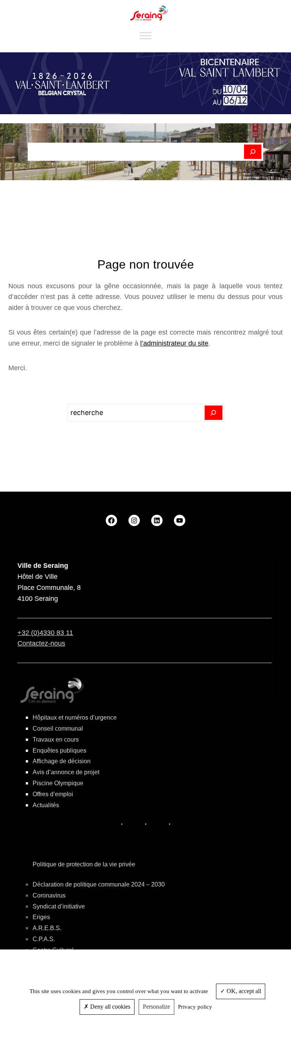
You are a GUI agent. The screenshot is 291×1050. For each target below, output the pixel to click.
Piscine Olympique (58, 783)
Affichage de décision (62, 761)
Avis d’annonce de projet (66, 772)
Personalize (156, 1006)
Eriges (41, 917)
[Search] (213, 413)
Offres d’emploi (53, 794)
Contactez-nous (41, 643)
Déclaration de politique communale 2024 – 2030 (99, 884)
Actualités (46, 805)
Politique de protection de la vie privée (84, 864)
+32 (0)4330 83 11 (45, 633)
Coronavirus (49, 895)
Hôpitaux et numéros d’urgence (75, 717)
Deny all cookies (109, 1006)
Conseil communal (58, 728)
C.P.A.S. (44, 939)
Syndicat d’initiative (59, 906)
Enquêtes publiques (59, 750)
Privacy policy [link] (195, 1007)
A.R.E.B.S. (47, 928)
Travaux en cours (56, 739)
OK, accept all (243, 991)
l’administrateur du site (174, 343)
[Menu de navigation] (145, 35)
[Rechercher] (253, 152)
